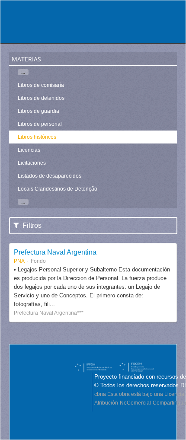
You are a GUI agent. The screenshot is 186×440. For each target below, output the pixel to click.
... (23, 72)
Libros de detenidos (41, 98)
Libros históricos (37, 137)
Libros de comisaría (41, 85)
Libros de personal (40, 124)
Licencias (29, 150)
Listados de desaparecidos (49, 176)
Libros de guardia (38, 111)
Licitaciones (32, 163)
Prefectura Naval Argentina (55, 252)
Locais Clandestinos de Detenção (57, 189)
